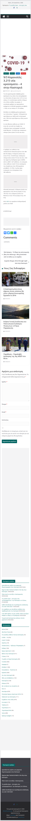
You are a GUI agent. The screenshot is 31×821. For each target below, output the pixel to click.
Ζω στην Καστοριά (7, 675)
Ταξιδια (4, 705)
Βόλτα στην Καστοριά (8, 653)
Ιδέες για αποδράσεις (7, 678)
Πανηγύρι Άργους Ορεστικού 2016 (11, 694)
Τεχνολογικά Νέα (6, 710)
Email (4, 412)
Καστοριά (23, 73)
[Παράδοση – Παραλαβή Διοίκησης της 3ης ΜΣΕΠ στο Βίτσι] (15, 338)
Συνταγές (4, 702)
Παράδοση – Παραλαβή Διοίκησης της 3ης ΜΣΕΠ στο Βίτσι (14, 356)
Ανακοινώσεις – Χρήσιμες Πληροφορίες (12, 645)
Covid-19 (12, 73)
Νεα (3, 689)
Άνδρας (4, 648)
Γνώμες (4, 656)
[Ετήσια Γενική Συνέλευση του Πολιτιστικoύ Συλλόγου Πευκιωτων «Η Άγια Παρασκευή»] (15, 306)
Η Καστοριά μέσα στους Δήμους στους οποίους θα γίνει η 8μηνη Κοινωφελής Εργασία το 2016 (13, 292)
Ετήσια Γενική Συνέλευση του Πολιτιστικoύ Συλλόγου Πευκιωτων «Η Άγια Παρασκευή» (14, 324)
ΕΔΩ (8, 201)
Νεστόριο (4, 691)
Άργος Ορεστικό (6, 651)
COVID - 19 (6, 73)
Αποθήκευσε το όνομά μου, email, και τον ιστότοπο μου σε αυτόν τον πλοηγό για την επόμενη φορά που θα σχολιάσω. (15, 433)
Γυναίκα (4, 662)
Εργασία (4, 672)
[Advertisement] (15, 39)
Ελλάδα (17, 73)
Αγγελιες (4, 643)
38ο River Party (6, 632)
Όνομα (4, 404)
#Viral (3, 629)
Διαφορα (4, 664)
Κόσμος (4, 683)
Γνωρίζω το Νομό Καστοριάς (10, 659)
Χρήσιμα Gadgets (6, 716)
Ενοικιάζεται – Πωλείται (8, 670)
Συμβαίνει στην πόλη (8, 699)
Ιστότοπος (5, 420)
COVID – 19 (5, 637)
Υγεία (3, 713)
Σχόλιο (4, 382)
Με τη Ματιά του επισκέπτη (9, 686)
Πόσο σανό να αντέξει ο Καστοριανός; (12, 594)
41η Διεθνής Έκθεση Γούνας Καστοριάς (12, 635)
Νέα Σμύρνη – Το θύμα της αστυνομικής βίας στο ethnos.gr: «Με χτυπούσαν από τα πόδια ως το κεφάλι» (16, 254)
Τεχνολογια (5, 707)
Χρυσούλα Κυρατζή (16, 91)
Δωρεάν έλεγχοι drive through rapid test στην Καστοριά (15, 262)
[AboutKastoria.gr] (4, 16)
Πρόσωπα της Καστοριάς (9, 697)
